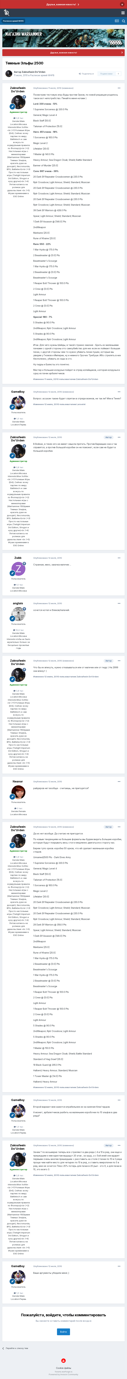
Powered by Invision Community (63, 1374)
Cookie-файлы (63, 1368)
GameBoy (18, 391)
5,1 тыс (19, 584)
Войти (63, 1331)
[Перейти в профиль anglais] (18, 614)
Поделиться (87, 73)
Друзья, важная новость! (61, 4)
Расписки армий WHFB (42, 75)
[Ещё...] (119, 88)
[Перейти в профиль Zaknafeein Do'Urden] (8, 73)
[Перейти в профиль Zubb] (18, 569)
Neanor (18, 781)
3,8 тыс (19, 118)
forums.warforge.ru (63, 1372)
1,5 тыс (19, 418)
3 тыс (19, 808)
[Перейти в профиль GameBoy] (18, 402)
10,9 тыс (19, 630)
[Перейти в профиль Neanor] (18, 792)
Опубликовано (47, 88)
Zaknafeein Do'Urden (33, 72)
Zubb (17, 557)
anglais (18, 603)
